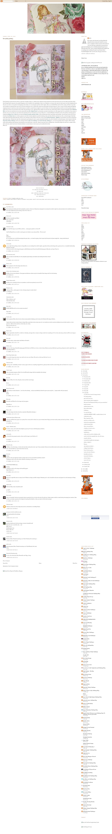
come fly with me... (88, 438)
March (85, 462)
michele (8, 536)
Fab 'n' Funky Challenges (88, 642)
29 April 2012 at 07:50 (12, 223)
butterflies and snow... (88, 454)
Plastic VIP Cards (9, 529)
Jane (7, 338)
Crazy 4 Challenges (87, 613)
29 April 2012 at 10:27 (12, 313)
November (86, 378)
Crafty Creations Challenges (89, 609)
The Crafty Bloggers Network (89, 756)
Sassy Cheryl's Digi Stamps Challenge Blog (92, 697)
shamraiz (8, 521)
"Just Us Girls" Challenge (88, 548)
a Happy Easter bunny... (89, 448)
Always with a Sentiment (11, 271)
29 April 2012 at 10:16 (12, 293)
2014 (84, 371)
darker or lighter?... (88, 442)
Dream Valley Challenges (88, 632)
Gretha (82, 123)
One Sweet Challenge (87, 677)
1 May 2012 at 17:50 (12, 517)
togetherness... (87, 432)
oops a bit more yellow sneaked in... (91, 400)
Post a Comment (6, 560)
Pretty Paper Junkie (10, 355)
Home (40, 563)
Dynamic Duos (86, 638)
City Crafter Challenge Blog (89, 583)
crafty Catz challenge (38, 199)
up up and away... (87, 460)
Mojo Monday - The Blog (88, 671)
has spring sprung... (88, 396)
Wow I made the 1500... (88, 418)
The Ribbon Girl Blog (87, 772)
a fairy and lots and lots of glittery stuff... (92, 434)
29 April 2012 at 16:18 (12, 423)
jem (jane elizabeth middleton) (12, 512)
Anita (82, 203)
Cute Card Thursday (87, 622)
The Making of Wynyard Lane (89, 769)
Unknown (8, 362)
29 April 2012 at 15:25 (12, 414)
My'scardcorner (9, 254)
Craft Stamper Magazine (88, 590)
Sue (7, 454)
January (86, 466)
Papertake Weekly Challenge (89, 687)
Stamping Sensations (87, 737)
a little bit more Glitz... (88, 424)
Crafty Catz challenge (32, 120)
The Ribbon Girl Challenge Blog (90, 775)
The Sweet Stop (86, 788)
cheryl (7, 243)
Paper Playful (86, 680)
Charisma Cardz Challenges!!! (89, 577)
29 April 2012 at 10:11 (12, 284)
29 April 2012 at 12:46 (12, 366)
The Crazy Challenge (87, 759)
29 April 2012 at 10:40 (12, 327)
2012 (84, 375)
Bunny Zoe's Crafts (12, 114)
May (85, 390)
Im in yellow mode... (88, 408)
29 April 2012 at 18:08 (12, 450)
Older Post (75, 563)
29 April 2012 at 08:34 (12, 240)
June (85, 388)
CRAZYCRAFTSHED (10, 464)
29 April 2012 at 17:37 (12, 441)
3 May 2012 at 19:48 (12, 540)
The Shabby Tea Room (88, 782)
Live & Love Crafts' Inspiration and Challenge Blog (94, 668)
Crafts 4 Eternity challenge (45, 120)
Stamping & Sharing (87, 733)
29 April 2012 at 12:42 (12, 359)
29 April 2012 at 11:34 (12, 351)
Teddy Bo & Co (86, 753)
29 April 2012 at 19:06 (12, 461)
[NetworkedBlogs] (95, 516)
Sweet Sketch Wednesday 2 (88, 746)
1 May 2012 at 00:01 (12, 508)
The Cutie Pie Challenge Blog (89, 763)
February (86, 464)
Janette (7, 317)
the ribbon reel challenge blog (89, 779)
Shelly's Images (86, 706)
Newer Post (5, 563)
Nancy (7, 410)
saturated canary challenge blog (90, 700)
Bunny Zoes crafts (12, 199)
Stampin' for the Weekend (88, 727)
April (85, 392)
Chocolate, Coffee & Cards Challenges (91, 580)
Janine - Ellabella (10, 426)
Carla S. (8, 370)
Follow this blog (95, 518)
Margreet (8, 288)
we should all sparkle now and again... (92, 440)
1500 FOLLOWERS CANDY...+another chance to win (95, 414)
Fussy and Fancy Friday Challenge (90, 651)
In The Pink (85, 661)
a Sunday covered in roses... (89, 428)
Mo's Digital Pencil (33, 111)
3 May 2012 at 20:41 (12, 550)
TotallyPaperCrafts (87, 798)
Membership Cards (10, 528)
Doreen (7, 263)
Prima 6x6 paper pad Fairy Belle (31, 114)
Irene (7, 306)
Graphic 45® (86, 655)
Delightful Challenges (87, 626)
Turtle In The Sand (87, 805)
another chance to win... (89, 406)
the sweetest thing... (87, 792)
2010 (84, 471)
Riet (7, 399)
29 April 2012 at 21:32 (12, 501)
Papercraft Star (86, 684)
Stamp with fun (86, 724)
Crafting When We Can (88, 596)
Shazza (7, 330)
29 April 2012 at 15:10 (12, 406)
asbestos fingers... (87, 458)
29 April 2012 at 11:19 (12, 342)
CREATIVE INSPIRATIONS (89, 619)
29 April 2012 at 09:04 (12, 277)
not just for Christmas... (88, 456)
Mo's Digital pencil (50, 199)
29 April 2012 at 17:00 (12, 430)
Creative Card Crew (87, 616)
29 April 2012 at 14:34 (12, 385)
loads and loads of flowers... (89, 452)
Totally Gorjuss (86, 795)
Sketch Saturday (86, 717)
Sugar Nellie (85, 740)
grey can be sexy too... (88, 398)
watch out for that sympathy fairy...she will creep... (94, 436)
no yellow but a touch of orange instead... (92, 394)
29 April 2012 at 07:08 (12, 212)
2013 (84, 373)
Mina (90, 38)
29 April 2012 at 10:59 (12, 335)
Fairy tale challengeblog (88, 645)
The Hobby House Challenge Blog (90, 766)
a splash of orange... (88, 430)
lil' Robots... (86, 410)
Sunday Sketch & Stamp (88, 743)
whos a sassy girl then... (88, 426)
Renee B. (8, 445)
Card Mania (85, 574)
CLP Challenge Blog (87, 587)
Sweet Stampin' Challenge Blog (89, 750)
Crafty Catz (85, 606)
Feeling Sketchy (86, 648)
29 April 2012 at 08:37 (12, 251)
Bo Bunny (85, 561)
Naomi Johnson (9, 280)
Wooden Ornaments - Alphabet (53, 117)
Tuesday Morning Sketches (88, 801)
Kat (7, 377)
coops (7, 434)
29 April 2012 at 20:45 (12, 481)
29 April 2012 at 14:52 (12, 395)
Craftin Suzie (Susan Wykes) (12, 417)
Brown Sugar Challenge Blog (89, 564)
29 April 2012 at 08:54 (12, 260)
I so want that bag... (88, 412)
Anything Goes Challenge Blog (89, 554)
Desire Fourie (9, 388)
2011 (84, 469)
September (86, 382)
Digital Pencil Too (87, 629)
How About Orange (87, 658)
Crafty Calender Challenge (89, 600)
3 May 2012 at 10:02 (12, 533)
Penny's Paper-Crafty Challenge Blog (91, 690)
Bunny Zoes (12, 116)
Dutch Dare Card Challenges (89, 635)
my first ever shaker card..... (89, 420)
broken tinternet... (87, 404)
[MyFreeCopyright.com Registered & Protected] (91, 62)
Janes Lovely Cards (87, 664)
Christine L (8, 226)
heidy (7, 216)
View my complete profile (88, 53)
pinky (7, 544)
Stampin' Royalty (87, 730)
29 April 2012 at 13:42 (12, 374)
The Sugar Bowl (86, 785)
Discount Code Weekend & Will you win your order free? (95, 402)
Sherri (7, 495)
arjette (7, 484)
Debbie (7, 346)
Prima (56, 199)
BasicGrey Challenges (88, 558)
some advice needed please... (90, 422)
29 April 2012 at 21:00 (12, 492)
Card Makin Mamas (87, 571)
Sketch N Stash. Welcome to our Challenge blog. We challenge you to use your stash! (94, 713)
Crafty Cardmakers (87, 603)
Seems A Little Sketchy (88, 703)
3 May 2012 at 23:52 (12, 557)
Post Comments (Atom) (13, 566)
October (86, 380)
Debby (82, 125)
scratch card (8, 531)
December (86, 376)
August (85, 384)
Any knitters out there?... (89, 446)
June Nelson (8, 206)
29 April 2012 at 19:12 (12, 472)
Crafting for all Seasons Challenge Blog (91, 593)
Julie (7, 475)
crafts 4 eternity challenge (24, 199)
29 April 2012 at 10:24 (12, 302)
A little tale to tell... (88, 416)
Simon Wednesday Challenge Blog (90, 710)
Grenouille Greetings (10, 553)
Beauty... (85, 444)
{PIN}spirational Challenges (89, 811)
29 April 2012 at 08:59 (12, 267)
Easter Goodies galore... (89, 450)
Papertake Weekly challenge (9, 120)
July (85, 386)
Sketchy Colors (86, 721)
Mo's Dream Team (87, 674)
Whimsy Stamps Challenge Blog (90, 808)
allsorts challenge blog (88, 551)
